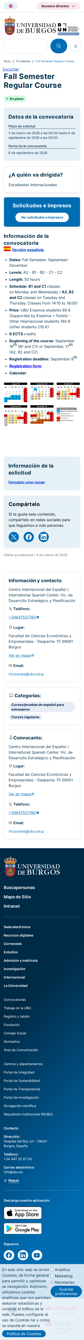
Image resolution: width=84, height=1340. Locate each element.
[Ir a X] (14, 537)
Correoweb (13, 944)
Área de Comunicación (21, 1050)
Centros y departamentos (23, 1064)
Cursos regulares (25, 717)
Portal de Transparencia (22, 1089)
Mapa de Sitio (17, 896)
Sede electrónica (17, 927)
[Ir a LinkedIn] (43, 537)
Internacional (14, 977)
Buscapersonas (19, 887)
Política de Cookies (24, 1333)
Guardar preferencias (66, 1291)
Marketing (64, 1276)
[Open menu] (75, 46)
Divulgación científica (20, 1106)
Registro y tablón (17, 1016)
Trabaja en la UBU (17, 1008)
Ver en (20, 655)
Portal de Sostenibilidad (22, 1081)
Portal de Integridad (19, 1072)
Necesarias (64, 1282)
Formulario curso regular (26, 482)
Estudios (11, 952)
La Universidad (16, 986)
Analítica (62, 1269)
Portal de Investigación (21, 1097)
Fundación (12, 1025)
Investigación (14, 969)
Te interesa (23, 61)
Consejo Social (15, 1033)
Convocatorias (15, 1000)
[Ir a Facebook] (29, 537)
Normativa (12, 1041)
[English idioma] (11, 6)
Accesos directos (55, 6)
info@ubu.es (13, 1172)
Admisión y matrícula (21, 960)
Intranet (12, 906)
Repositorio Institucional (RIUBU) (28, 1114)
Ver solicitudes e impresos (42, 217)
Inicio (7, 61)
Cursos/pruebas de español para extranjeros (37, 707)
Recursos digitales (18, 935)
